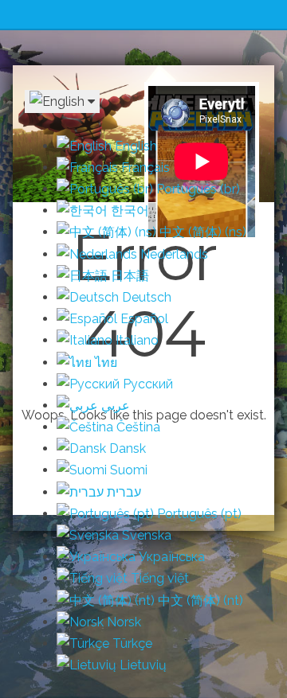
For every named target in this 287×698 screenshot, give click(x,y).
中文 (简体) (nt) (199, 600)
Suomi (127, 470)
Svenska (145, 535)
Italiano (135, 340)
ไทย (104, 362)
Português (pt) (198, 513)
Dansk (126, 448)
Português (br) (196, 189)
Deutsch (145, 297)
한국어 (128, 210)
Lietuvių (141, 665)
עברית (122, 492)
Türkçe (130, 643)
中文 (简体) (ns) (201, 232)
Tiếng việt (158, 578)
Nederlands (172, 254)
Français (144, 167)
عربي (114, 405)
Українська (170, 556)
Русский (146, 384)
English (134, 146)
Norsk (122, 622)
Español (142, 318)
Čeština (136, 427)
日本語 (128, 275)
